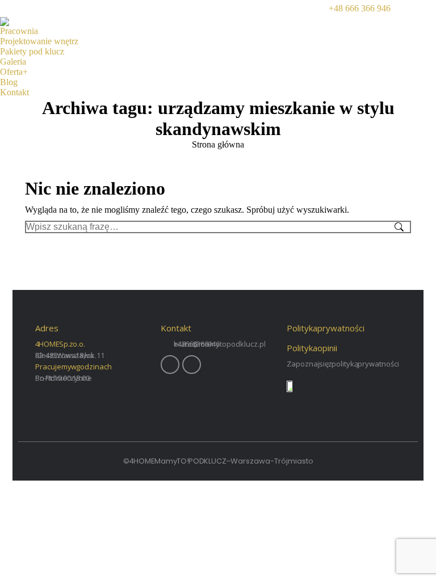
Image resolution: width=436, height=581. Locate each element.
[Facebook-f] (170, 364)
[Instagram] (191, 364)
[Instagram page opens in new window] (427, 8)
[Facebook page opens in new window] (410, 8)
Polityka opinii (312, 347)
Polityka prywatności (325, 328)
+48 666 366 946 (360, 8)
